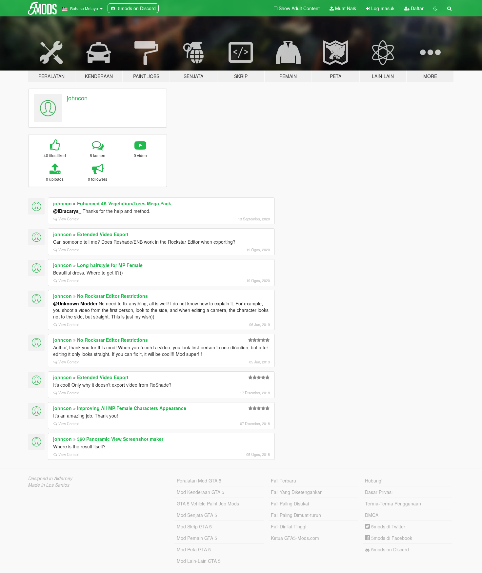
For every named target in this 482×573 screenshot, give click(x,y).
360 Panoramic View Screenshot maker (120, 439)
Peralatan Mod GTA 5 (199, 480)
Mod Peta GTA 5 (194, 549)
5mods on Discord (389, 549)
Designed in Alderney (50, 478)
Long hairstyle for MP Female (110, 265)
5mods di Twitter (387, 526)
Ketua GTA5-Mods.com (295, 538)
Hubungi (373, 480)
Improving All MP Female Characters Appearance (131, 408)
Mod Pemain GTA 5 (197, 538)
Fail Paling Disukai (290, 503)
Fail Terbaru (283, 480)
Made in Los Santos (49, 484)
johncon (77, 97)
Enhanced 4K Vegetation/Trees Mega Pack (124, 203)
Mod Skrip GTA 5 (194, 526)
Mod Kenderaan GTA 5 (200, 492)
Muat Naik (345, 8)
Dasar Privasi (378, 492)
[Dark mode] (435, 8)
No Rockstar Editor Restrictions (112, 296)
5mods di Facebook (391, 538)
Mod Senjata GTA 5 (197, 515)
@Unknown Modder (75, 303)
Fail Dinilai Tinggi (288, 526)
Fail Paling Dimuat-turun (296, 515)
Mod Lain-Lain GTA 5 (199, 561)
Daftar (417, 8)
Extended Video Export (103, 234)
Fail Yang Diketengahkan (297, 492)
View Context (68, 218)
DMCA (371, 515)
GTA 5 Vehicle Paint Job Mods (208, 503)
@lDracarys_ (67, 211)
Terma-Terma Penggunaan (393, 503)
